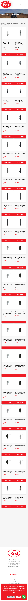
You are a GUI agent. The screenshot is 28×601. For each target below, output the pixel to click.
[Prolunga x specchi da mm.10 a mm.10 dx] (8, 196)
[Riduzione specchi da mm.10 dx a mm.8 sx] (20, 330)
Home (2, 23)
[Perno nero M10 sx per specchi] (20, 117)
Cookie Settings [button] (11, 596)
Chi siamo (14, 578)
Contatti (14, 581)
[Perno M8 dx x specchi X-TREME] (8, 91)
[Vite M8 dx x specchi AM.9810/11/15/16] (8, 488)
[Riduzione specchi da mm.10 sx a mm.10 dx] (20, 356)
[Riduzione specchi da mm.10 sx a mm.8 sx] (20, 383)
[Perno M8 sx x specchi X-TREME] (20, 91)
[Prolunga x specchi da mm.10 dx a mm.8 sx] (20, 222)
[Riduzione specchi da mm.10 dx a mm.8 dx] (20, 303)
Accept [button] (18, 596)
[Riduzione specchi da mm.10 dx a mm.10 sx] (20, 276)
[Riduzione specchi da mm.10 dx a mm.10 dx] (20, 248)
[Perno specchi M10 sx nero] (20, 170)
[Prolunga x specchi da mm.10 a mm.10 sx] (20, 196)
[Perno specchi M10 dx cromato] (8, 145)
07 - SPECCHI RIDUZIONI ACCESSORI (12, 23)
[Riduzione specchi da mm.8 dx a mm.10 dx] (8, 248)
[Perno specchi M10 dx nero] (20, 145)
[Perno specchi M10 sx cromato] (8, 170)
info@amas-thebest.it (15, 566)
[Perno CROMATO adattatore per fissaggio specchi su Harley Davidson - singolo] (8, 33)
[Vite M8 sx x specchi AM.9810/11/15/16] (20, 488)
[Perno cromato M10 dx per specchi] (8, 63)
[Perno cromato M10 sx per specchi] (20, 63)
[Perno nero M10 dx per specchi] (8, 117)
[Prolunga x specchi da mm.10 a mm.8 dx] (8, 222)
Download (14, 579)
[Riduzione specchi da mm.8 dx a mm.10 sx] (8, 436)
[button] (26, 4)
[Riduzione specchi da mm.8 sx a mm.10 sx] (8, 462)
